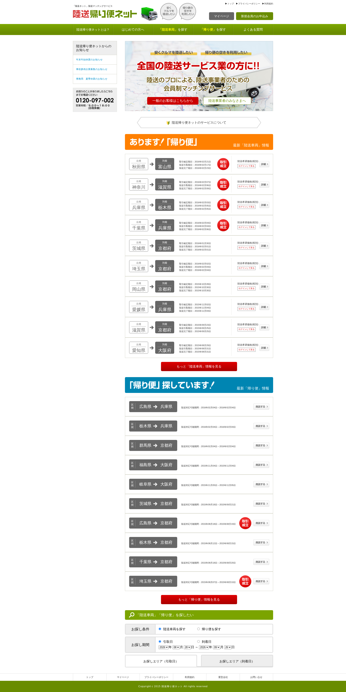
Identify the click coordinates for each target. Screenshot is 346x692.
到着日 (206, 641)
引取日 (168, 641)
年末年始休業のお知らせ (89, 59)
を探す (173, 29)
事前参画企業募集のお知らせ (91, 69)
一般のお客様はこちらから (172, 101)
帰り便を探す (211, 629)
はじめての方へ (133, 29)
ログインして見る (246, 166)
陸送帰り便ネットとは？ (93, 29)
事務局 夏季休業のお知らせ (91, 78)
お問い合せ (256, 677)
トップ (230, 3)
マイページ (221, 16)
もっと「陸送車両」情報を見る (199, 366)
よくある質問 (253, 29)
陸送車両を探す (174, 629)
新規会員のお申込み (254, 16)
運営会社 (223, 677)
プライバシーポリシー (249, 3)
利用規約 (268, 3)
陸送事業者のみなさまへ (227, 101)
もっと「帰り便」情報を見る (199, 599)
